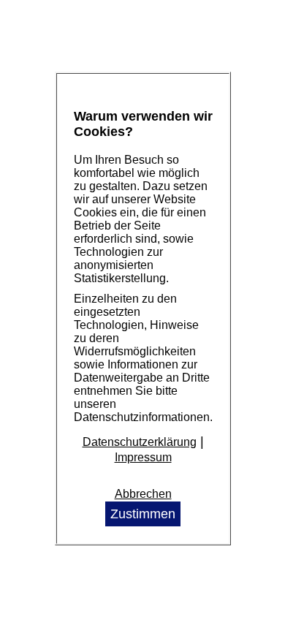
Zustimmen (142, 514)
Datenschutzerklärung (140, 442)
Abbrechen (143, 494)
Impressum (143, 457)
